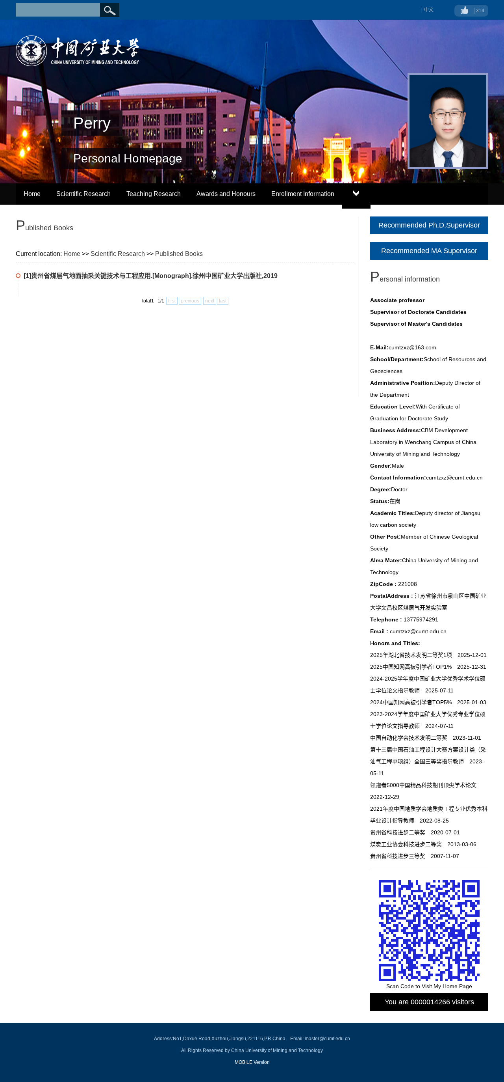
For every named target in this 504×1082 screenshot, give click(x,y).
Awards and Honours (226, 193)
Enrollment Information (302, 193)
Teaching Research (153, 193)
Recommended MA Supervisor (429, 251)
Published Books (179, 253)
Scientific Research (83, 193)
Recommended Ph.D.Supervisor (429, 225)
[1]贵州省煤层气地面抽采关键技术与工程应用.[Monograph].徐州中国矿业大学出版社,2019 (151, 275)
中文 (429, 10)
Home (32, 193)
